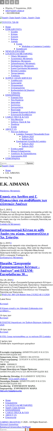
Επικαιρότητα (11, 403)
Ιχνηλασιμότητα (18, 88)
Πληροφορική (17, 85)
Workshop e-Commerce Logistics (36, 46)
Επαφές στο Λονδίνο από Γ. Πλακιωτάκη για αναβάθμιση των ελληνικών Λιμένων (23, 200)
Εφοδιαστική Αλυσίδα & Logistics (31, 141)
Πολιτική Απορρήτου (9, 424)
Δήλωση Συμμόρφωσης (11, 391)
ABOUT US (11, 129)
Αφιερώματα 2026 (19, 156)
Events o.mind (17, 149)
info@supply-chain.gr (14, 10)
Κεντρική (4, 304)
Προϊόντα (15, 124)
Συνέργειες (15, 105)
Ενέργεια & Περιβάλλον (21, 114)
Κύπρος (14, 34)
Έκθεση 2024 (28, 136)
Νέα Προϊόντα (17, 100)
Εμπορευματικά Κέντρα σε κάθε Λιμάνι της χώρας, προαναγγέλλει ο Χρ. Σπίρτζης (24, 233)
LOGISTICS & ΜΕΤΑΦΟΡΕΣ (18, 54)
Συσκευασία (16, 83)
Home (8, 400)
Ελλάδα (14, 32)
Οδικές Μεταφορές (19, 56)
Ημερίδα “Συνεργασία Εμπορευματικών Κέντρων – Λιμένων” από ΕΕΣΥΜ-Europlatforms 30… (20, 268)
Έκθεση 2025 (28, 139)
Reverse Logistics (18, 71)
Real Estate (16, 110)
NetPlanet (26, 427)
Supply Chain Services (15, 408)
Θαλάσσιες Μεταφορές (21, 61)
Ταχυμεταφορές (17, 73)
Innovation (15, 102)
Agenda (14, 41)
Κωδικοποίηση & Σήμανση (22, 90)
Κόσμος (14, 39)
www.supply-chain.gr (18, 379)
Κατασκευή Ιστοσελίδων (11, 427)
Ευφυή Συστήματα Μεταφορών (24, 68)
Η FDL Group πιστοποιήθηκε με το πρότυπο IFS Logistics (25, 336)
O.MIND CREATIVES (10, 422)
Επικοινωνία (10, 417)
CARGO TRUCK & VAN (17, 117)
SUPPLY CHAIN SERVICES (18, 78)
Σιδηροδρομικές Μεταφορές (23, 63)
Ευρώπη (14, 36)
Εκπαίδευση (21, 49)
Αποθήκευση (16, 80)
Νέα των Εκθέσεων (19, 131)
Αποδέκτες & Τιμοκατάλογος (23, 153)
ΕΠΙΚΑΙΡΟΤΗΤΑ (13, 29)
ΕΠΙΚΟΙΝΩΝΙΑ (12, 158)
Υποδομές (15, 75)
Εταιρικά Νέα (17, 97)
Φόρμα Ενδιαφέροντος (21, 151)
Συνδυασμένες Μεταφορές (22, 66)
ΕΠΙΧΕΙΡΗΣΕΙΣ (12, 95)
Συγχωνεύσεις (17, 107)
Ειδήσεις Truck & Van (20, 122)
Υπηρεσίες (15, 92)
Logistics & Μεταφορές (10, 224)
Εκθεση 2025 (27, 146)
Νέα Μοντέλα (17, 119)
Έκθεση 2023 (28, 144)
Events (19, 44)
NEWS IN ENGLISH (15, 51)
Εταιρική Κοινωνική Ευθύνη (23, 112)
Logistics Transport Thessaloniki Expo (32, 134)
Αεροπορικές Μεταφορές (22, 58)
